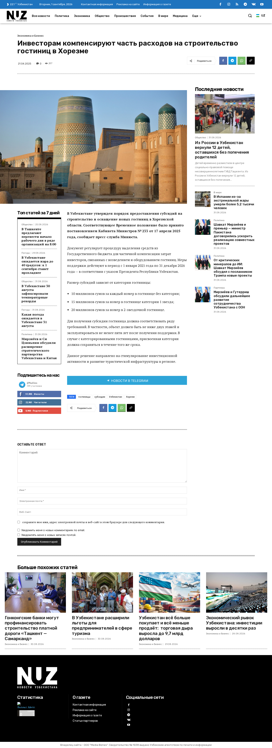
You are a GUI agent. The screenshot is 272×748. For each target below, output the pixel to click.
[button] (250, 15)
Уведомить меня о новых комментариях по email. (53, 530)
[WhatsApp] (242, 61)
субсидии (99, 396)
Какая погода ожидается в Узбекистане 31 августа (34, 320)
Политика (27, 334)
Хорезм (130, 396)
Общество (27, 224)
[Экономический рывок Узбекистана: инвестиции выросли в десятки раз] (236, 592)
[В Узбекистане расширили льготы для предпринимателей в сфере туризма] (102, 592)
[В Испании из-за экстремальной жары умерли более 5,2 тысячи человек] (202, 199)
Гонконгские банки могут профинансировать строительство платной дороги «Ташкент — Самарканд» (32, 628)
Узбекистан (115, 396)
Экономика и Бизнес (30, 35)
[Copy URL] (251, 61)
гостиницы (84, 396)
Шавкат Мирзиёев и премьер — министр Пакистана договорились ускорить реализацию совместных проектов (234, 234)
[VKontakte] (253, 4)
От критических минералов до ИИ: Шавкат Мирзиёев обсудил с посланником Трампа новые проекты (233, 267)
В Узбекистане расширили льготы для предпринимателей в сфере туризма (102, 625)
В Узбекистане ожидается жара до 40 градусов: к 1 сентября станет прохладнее (37, 265)
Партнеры (219, 288)
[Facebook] (220, 4)
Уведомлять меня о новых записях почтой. (48, 534)
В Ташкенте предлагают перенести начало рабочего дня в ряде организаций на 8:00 (39, 237)
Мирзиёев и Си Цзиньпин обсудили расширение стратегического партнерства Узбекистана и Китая (39, 348)
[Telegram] (245, 4)
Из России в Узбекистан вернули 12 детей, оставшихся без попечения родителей (222, 149)
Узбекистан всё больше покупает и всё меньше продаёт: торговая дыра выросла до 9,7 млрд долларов (166, 628)
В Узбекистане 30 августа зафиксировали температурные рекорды (36, 293)
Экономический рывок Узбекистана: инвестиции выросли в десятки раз (234, 623)
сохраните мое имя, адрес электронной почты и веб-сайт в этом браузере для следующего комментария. (93, 522)
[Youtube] (262, 4)
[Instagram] (229, 4)
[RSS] (237, 4)
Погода (26, 253)
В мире (218, 192)
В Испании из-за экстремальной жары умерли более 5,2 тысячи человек (234, 202)
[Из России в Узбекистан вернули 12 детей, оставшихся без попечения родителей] (225, 114)
